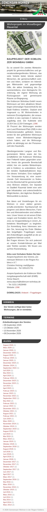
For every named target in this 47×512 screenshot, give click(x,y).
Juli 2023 (6, 386)
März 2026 (7, 348)
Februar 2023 (8, 391)
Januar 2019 (8, 441)
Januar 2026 (8, 350)
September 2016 (9, 479)
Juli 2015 (6, 492)
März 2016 (7, 484)
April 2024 (7, 376)
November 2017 (9, 464)
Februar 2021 (8, 416)
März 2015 (7, 495)
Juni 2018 (7, 454)
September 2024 (9, 368)
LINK (35, 124)
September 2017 (9, 469)
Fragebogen (35, 293)
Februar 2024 (8, 378)
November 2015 (9, 487)
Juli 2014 (6, 497)
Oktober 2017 (8, 467)
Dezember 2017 (9, 462)
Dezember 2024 (9, 363)
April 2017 (7, 474)
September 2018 (9, 446)
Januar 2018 (8, 459)
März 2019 (7, 439)
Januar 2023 (8, 393)
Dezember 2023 (9, 381)
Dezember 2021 (9, 409)
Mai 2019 (7, 436)
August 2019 (8, 431)
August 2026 (8, 345)
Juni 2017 (7, 472)
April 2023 (7, 388)
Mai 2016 (7, 482)
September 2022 (9, 398)
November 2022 (9, 396)
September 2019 (9, 429)
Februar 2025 (8, 358)
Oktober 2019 (8, 426)
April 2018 (7, 457)
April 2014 (7, 502)
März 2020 (7, 421)
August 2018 (8, 449)
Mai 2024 (7, 373)
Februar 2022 (8, 403)
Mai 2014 (7, 500)
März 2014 (7, 505)
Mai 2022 (7, 401)
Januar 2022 (8, 406)
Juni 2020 (7, 419)
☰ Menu (23, 19)
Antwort (24, 293)
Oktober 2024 (8, 365)
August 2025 (8, 355)
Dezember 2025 (9, 353)
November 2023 (9, 383)
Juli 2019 (6, 434)
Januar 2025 (8, 360)
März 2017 (7, 477)
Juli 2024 (6, 370)
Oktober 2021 (8, 411)
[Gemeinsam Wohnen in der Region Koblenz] (23, 14)
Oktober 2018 (8, 444)
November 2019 (9, 424)
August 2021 (8, 413)
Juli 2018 (6, 452)
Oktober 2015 (8, 490)
